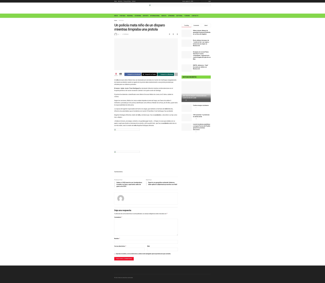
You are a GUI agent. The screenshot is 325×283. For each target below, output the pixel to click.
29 (196, 118)
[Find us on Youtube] (202, 1)
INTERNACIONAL (155, 15)
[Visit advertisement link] (180, 8)
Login (209, 1)
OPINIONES (171, 15)
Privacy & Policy (127, 1)
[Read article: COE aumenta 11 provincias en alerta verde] (187, 117)
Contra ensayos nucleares (201, 105)
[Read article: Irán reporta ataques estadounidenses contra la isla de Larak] (196, 91)
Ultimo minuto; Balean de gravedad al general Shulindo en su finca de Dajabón (201, 32)
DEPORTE (145, 15)
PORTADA (122, 15)
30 (186, 100)
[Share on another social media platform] (176, 74)
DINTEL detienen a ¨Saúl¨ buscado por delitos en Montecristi (200, 67)
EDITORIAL (179, 15)
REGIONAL (130, 15)
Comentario (118, 217)
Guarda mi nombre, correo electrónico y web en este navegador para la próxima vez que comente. (143, 253)
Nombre (117, 238)
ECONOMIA (138, 15)
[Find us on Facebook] (197, 1)
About (115, 1)
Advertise (120, 1)
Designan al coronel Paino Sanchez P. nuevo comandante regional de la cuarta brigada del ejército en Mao (202, 55)
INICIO (116, 15)
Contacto (195, 15)
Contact (134, 1)
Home (115, 20)
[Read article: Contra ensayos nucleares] (187, 108)
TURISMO (187, 15)
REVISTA (163, 15)
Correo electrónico (120, 246)
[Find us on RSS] (204, 1)
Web (148, 246)
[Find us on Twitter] (200, 1)
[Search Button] (210, 16)
